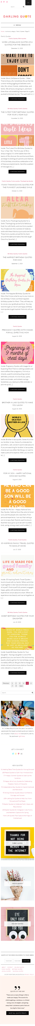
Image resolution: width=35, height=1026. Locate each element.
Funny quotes (15, 181)
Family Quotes (13, 38)
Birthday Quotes (13, 108)
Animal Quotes (6, 971)
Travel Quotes (22, 539)
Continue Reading (17, 99)
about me (17, 733)
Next (21, 686)
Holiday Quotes (19, 967)
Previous (6, 683)
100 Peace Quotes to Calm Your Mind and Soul (17, 772)
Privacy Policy (29, 974)
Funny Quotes (6, 969)
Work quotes (22, 38)
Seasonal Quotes (18, 971)
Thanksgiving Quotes (26, 181)
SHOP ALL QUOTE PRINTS (17, 1013)
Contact (10, 967)
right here (21, 736)
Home (2, 31)
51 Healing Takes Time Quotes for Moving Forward (17, 769)
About (4, 967)
